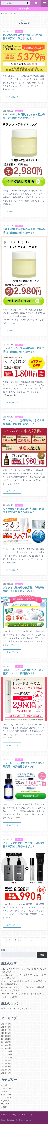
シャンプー (6, 1094)
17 (37, 940)
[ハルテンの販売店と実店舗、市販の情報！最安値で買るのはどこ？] (24, 899)
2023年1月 (6, 1048)
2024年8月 (6, 1023)
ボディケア (6, 1103)
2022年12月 (6, 1051)
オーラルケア (7, 1088)
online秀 (24, 8)
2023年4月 (6, 1039)
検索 (3, 950)
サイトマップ (29, 1115)
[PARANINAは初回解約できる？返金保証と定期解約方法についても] (24, 185)
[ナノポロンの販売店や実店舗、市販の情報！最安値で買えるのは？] (24, 376)
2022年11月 (6, 1054)
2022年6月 (6, 1069)
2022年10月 (6, 1057)
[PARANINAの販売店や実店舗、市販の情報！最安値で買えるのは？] (24, 304)
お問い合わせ (36, 3)
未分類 (4, 1106)
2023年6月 (6, 1033)
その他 (4, 1085)
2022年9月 (6, 1060)
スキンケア (6, 1097)
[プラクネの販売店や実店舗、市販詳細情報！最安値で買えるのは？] (24, 626)
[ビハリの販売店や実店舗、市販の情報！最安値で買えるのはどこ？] (24, 70)
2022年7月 (6, 1066)
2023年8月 (6, 1027)
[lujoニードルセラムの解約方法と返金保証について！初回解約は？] (24, 719)
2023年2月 (6, 1045)
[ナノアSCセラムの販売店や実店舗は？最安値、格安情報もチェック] (24, 799)
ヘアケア (5, 1100)
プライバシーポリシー (11, 1115)
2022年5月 (6, 1073)
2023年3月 (6, 1042)
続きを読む (11, 97)
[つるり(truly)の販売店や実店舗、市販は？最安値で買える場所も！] (24, 544)
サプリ (4, 1091)
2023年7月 (6, 1030)
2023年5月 (6, 1036)
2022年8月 (6, 1063)
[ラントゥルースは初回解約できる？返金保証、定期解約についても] (24, 465)
